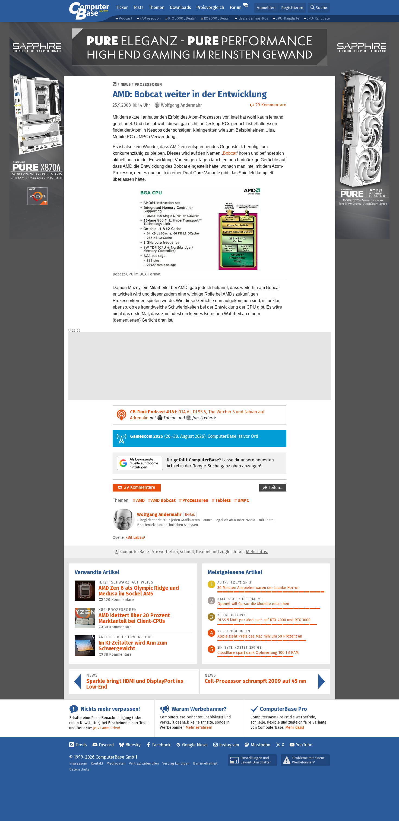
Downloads (180, 7)
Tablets (223, 500)
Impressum (78, 763)
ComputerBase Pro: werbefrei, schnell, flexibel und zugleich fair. (193, 551)
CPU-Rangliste (318, 18)
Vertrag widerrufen (144, 763)
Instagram (229, 744)
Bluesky (133, 744)
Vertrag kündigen (175, 763)
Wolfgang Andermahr (159, 514)
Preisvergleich (210, 7)
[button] (319, 8)
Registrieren (292, 7)
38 (117, 654)
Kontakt (97, 763)
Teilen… (275, 487)
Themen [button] (156, 7)
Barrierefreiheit (205, 763)
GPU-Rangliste (287, 18)
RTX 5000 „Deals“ (182, 18)
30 (117, 627)
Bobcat (229, 153)
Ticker (122, 7)
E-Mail (190, 514)
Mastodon (260, 744)
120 (118, 599)
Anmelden (266, 7)
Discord (106, 744)
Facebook (161, 744)
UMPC (243, 500)
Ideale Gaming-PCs (252, 18)
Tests (138, 7)
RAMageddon (150, 18)
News (126, 84)
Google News (195, 744)
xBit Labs (133, 537)
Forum (236, 7)
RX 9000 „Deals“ (217, 18)
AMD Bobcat (163, 500)
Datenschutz (79, 769)
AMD (140, 500)
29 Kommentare (138, 487)
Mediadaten (116, 763)
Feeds (81, 744)
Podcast (125, 18)
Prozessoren (148, 84)
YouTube (304, 744)
